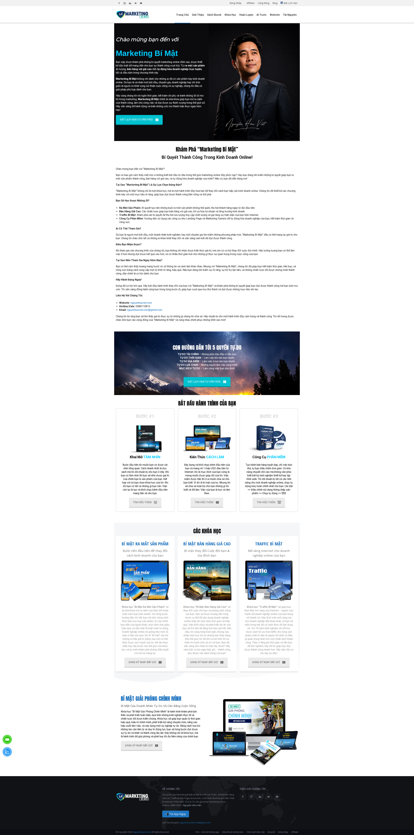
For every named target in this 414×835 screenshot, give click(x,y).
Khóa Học (230, 14)
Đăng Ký (271, 832)
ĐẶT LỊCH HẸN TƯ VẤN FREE (136, 119)
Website (275, 14)
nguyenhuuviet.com (141, 302)
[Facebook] (119, 2)
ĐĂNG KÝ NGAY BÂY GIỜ (142, 662)
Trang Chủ (182, 14)
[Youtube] (141, 2)
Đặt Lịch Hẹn (290, 3)
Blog (274, 3)
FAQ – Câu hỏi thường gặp (207, 832)
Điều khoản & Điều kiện (232, 832)
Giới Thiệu (198, 14)
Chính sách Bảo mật (255, 832)
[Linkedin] (130, 2)
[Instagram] (124, 2)
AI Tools (261, 14)
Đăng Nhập (235, 3)
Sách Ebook (214, 14)
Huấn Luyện (246, 14)
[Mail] (135, 2)
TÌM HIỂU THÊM (142, 502)
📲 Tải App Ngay (175, 814)
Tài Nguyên (290, 14)
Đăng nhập (283, 832)
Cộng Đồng (263, 3)
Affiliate (251, 3)
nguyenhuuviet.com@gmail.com (195, 822)
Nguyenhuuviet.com (141, 832)
